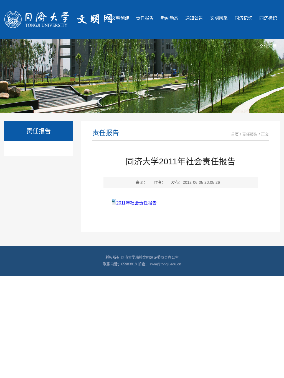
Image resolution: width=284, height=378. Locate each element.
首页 (235, 134)
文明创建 (120, 18)
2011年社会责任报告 (136, 203)
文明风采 (219, 18)
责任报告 (145, 18)
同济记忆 (243, 18)
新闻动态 (169, 18)
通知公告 (194, 18)
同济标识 (268, 18)
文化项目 (268, 46)
